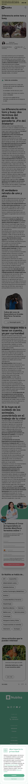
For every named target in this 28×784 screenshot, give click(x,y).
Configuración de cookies (11, 765)
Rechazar (14, 779)
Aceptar (14, 775)
